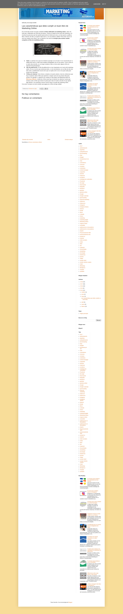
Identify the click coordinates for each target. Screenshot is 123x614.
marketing (82, 218)
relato (81, 242)
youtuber (82, 271)
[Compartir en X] (44, 89)
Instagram (82, 205)
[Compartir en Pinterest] (47, 89)
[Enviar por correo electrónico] (40, 89)
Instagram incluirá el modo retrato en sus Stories (93, 61)
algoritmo (82, 149)
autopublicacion (84, 151)
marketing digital (84, 219)
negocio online (83, 223)
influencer (82, 201)
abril (82, 302)
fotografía (82, 186)
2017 (81, 146)
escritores (82, 177)
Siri (81, 245)
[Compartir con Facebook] (45, 89)
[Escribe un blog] (42, 89)
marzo (83, 304)
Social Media (83, 249)
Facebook (82, 181)
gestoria (82, 190)
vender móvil (83, 260)
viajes (81, 264)
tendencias (82, 254)
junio (82, 294)
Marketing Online (84, 221)
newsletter (82, 225)
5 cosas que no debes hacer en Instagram (92, 38)
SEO (81, 243)
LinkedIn (82, 214)
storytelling (82, 251)
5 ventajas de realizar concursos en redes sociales (92, 85)
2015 (81, 288)
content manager (84, 170)
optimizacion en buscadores (87, 227)
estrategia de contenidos (86, 179)
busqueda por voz (84, 159)
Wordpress (82, 267)
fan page (82, 183)
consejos (82, 166)
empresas (82, 175)
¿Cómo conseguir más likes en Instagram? (94, 131)
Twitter (81, 258)
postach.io (82, 236)
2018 (81, 281)
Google (82, 194)
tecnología (82, 253)
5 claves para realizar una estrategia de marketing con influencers (94, 97)
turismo (82, 256)
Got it (104, 4)
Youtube (82, 269)
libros (81, 212)
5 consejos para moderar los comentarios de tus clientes (93, 27)
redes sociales (83, 240)
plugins (82, 230)
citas (81, 161)
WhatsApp (82, 266)
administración (83, 148)
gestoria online (83, 192)
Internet (82, 208)
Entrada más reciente (27, 139)
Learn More (96, 4)
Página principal (84, 313)
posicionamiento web (85, 234)
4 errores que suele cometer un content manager (94, 49)
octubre (83, 292)
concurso (82, 164)
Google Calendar (84, 196)
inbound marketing (84, 199)
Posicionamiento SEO (85, 232)
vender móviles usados (85, 262)
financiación (83, 184)
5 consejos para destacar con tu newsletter (93, 108)
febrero (83, 306)
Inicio (49, 139)
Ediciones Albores (31, 79)
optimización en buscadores (87, 229)
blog (81, 155)
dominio (82, 173)
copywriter (82, 172)
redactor (82, 238)
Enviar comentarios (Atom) (35, 142)
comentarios (83, 162)
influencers (82, 203)
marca (81, 216)
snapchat (82, 247)
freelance (82, 188)
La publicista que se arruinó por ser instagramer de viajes (94, 73)
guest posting (83, 197)
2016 (81, 286)
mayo (82, 296)
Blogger (70, 602)
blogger (82, 157)
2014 (81, 290)
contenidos (82, 168)
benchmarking (83, 153)
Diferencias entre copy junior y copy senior (92, 120)
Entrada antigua (69, 139)
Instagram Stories (84, 207)
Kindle (81, 210)
